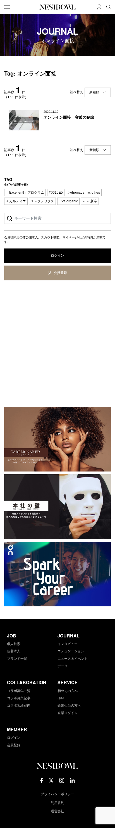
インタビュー (68, 644)
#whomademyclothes (84, 192)
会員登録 (60, 273)
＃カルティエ (16, 201)
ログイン (57, 255)
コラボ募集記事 (18, 698)
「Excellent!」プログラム (25, 192)
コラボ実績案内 (18, 705)
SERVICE (68, 682)
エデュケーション (71, 651)
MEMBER (17, 729)
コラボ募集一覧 (18, 691)
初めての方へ (68, 691)
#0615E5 (56, 192)
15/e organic (68, 201)
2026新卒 (90, 201)
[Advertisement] (57, 344)
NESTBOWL (57, 7)
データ (63, 666)
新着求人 (13, 651)
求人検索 (13, 644)
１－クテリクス (42, 201)
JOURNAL (69, 635)
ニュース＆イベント (73, 659)
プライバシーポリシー (57, 794)
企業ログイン (68, 713)
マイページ (99, 7)
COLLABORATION (26, 682)
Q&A (61, 698)
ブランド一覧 (17, 659)
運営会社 (57, 811)
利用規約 (57, 803)
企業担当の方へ (69, 705)
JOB (11, 635)
